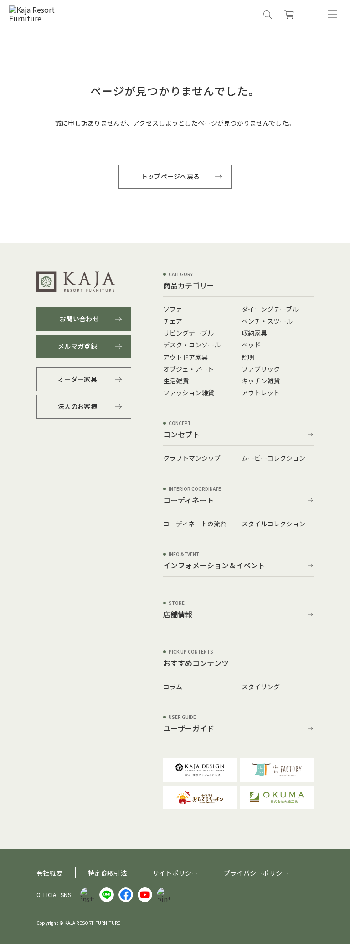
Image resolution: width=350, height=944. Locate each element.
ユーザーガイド (188, 729)
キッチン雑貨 (261, 380)
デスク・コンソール (192, 344)
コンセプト (181, 435)
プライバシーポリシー (256, 873)
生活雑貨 (176, 380)
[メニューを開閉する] (332, 14)
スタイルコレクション (273, 523)
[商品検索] (267, 14)
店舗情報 (177, 614)
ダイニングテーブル (270, 309)
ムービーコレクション (273, 457)
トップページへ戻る (170, 176)
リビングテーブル (188, 332)
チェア (172, 320)
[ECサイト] (289, 14)
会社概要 (49, 873)
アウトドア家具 (185, 357)
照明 (248, 357)
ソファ (172, 309)
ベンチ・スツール (267, 320)
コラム (172, 686)
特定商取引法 (107, 873)
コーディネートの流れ (194, 523)
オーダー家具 (77, 378)
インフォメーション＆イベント (214, 566)
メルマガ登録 (77, 346)
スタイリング (261, 686)
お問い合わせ (79, 318)
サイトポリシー (175, 873)
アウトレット (261, 392)
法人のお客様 (77, 406)
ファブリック (261, 368)
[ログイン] (311, 14)
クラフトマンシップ (192, 457)
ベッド (251, 344)
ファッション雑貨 (188, 392)
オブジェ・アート (188, 368)
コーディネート (188, 500)
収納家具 (254, 332)
